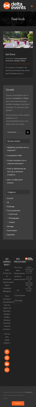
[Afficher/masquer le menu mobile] (32, 6)
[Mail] (7, 369)
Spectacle (11, 235)
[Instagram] (7, 357)
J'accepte (18, 403)
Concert (10, 198)
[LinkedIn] (7, 363)
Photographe (14, 218)
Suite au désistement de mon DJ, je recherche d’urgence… (16, 172)
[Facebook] (7, 351)
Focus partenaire (20, 58)
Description (28, 392)
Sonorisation (12, 230)
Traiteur (23, 61)
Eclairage (10, 206)
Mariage (17, 61)
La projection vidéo (14, 155)
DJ (8, 202)
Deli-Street (18, 38)
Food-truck (9, 61)
